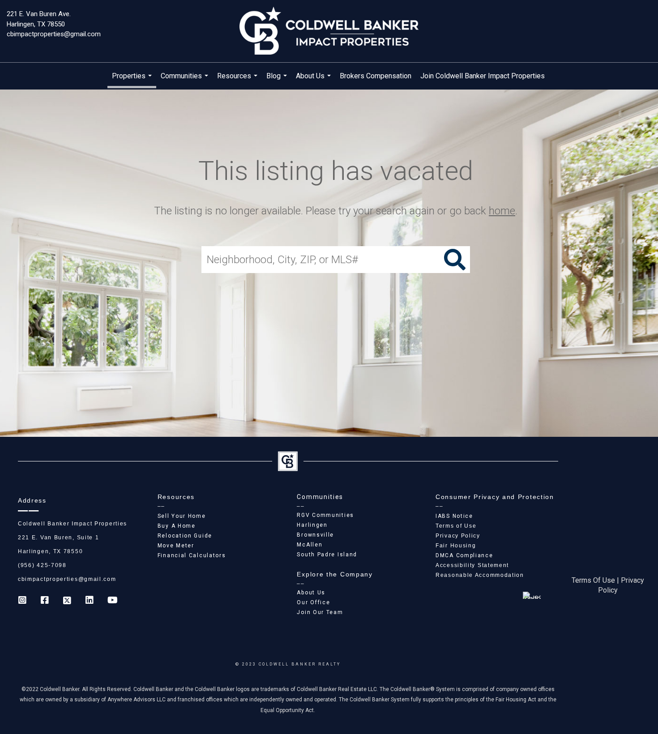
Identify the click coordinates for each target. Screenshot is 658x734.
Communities (185, 81)
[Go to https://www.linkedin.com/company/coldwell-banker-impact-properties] (89, 601)
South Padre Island (327, 554)
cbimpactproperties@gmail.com (54, 34)
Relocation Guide (185, 536)
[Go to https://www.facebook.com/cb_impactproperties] (44, 601)
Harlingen (312, 525)
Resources (238, 81)
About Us (314, 81)
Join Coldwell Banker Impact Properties (482, 76)
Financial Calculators (192, 555)
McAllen (309, 545)
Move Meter (176, 545)
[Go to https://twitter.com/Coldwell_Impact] (67, 601)
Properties (133, 80)
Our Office (313, 602)
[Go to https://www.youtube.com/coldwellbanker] (111, 601)
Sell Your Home (182, 516)
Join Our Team (320, 612)
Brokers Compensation (375, 76)
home (502, 211)
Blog (277, 81)
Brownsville (315, 535)
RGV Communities (325, 515)
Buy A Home (177, 526)
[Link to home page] (329, 31)
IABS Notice (454, 516)
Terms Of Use (593, 580)
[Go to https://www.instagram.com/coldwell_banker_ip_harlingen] (22, 601)
